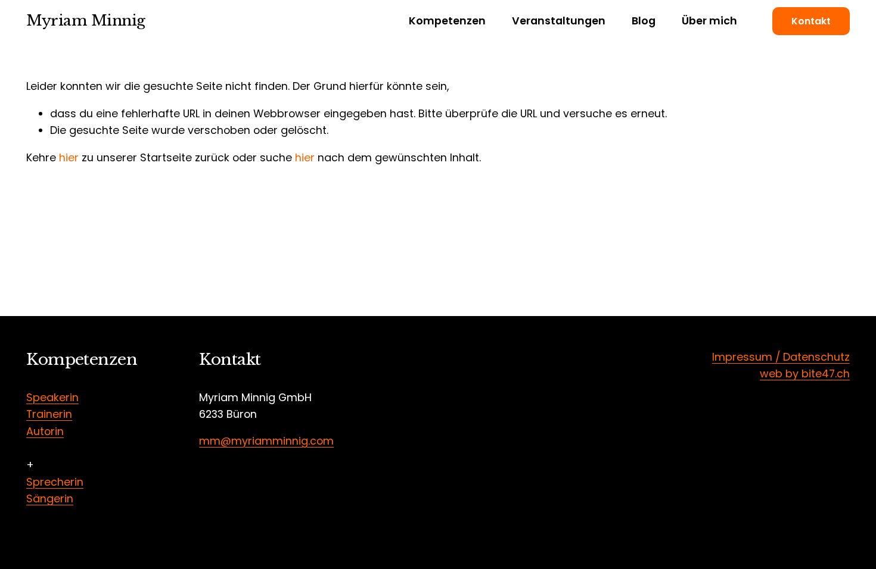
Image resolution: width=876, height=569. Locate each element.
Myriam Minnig (85, 20)
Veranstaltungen (558, 20)
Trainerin (49, 414)
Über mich (709, 20)
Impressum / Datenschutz (781, 356)
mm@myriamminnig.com (266, 440)
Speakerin (52, 397)
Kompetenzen (447, 20)
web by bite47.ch (805, 373)
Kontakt (811, 21)
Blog (644, 20)
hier (69, 157)
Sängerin (49, 498)
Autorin (45, 431)
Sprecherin (54, 481)
